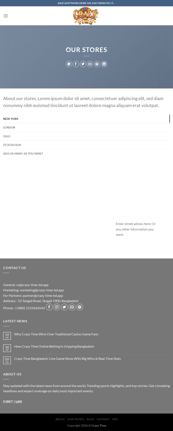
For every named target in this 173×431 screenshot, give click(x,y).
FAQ (115, 419)
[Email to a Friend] (90, 64)
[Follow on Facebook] (49, 307)
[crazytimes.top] (86, 15)
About (60, 419)
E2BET (8, 401)
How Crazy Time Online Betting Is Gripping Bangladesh (54, 346)
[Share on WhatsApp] (69, 64)
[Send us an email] (72, 307)
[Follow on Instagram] (56, 307)
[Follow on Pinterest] (79, 307)
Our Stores (76, 419)
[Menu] (5, 16)
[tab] (86, 119)
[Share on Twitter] (83, 64)
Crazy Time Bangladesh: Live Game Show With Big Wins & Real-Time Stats (67, 358)
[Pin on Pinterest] (97, 64)
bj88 (18, 401)
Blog (90, 419)
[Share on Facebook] (76, 64)
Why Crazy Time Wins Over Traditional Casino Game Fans (56, 334)
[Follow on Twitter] (64, 307)
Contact (103, 419)
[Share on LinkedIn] (104, 64)
